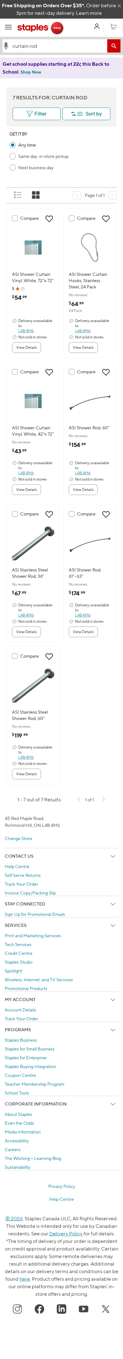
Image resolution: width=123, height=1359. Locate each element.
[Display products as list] (18, 195)
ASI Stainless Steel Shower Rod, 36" (30, 573)
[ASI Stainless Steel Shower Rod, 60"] (33, 685)
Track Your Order (21, 884)
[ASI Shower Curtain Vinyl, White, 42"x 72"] (33, 401)
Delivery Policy (66, 1234)
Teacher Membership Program (34, 1084)
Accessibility (17, 1140)
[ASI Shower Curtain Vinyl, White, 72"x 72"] (33, 247)
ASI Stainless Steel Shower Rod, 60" (30, 715)
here (25, 1279)
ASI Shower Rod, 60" (89, 427)
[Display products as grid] (36, 195)
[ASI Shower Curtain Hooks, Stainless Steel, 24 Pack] (90, 247)
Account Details (20, 1009)
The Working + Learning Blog (33, 1158)
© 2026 (14, 1219)
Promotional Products (26, 988)
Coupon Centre (20, 1075)
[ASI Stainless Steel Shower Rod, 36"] (33, 543)
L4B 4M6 (26, 330)
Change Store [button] (18, 838)
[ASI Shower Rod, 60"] (90, 401)
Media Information (23, 1131)
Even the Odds (19, 1123)
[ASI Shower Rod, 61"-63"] (90, 543)
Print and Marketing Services (33, 935)
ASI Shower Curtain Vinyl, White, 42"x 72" (33, 431)
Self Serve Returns (23, 875)
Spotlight (13, 970)
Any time (27, 145)
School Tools (17, 1092)
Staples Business (21, 1040)
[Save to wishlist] (49, 219)
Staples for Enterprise (26, 1057)
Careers (12, 1149)
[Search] (113, 46)
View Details (26, 347)
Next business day (36, 167)
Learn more (89, 13)
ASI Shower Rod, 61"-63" (85, 573)
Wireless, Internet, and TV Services (39, 979)
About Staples (18, 1114)
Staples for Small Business (30, 1048)
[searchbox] (58, 46)
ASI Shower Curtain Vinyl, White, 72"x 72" (33, 277)
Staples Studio (18, 962)
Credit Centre (18, 953)
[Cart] (113, 27)
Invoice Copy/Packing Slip (30, 892)
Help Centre (17, 866)
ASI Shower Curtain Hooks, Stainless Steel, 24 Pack (88, 280)
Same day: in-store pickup (43, 156)
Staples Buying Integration (30, 1066)
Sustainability (17, 1167)
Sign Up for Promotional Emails (35, 914)
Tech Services (18, 944)
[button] (6, 45)
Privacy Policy (61, 1186)
